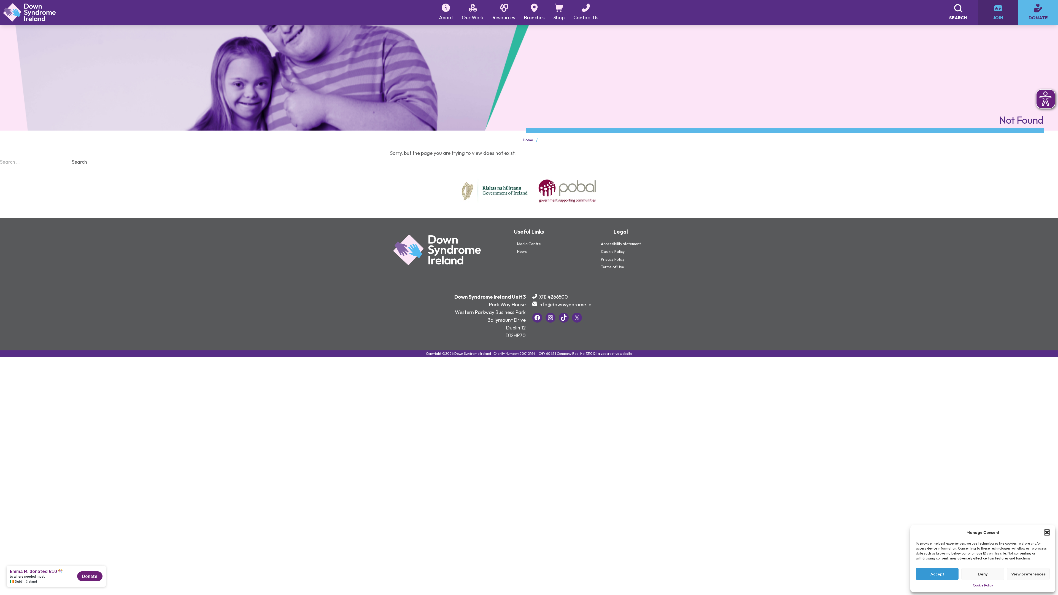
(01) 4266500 (553, 297)
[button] (1047, 532)
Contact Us (585, 17)
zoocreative (610, 353)
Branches (534, 17)
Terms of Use (612, 266)
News (522, 251)
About (446, 17)
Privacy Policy (613, 259)
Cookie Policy (983, 585)
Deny (983, 574)
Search (79, 162)
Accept (937, 574)
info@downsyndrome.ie (564, 304)
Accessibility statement (621, 243)
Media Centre (529, 243)
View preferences (1028, 574)
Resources (504, 17)
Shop (559, 17)
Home (528, 139)
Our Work (473, 17)
